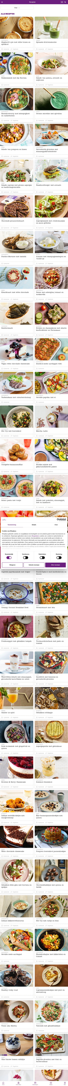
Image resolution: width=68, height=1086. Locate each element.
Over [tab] (56, 524)
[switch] (25, 557)
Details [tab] (34, 524)
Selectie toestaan (34, 565)
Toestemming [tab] (12, 524)
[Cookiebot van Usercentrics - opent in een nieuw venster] (58, 519)
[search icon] (65, 2)
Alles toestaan (55, 565)
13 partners (35, 536)
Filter (15, 8)
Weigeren (12, 565)
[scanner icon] (62, 2)
